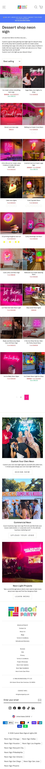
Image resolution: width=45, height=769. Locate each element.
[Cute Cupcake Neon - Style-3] (32, 206)
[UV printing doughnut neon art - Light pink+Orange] (7, 242)
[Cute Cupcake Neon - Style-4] (35, 206)
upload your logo (22, 535)
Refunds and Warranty (22, 641)
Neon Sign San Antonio (13, 757)
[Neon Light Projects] (22, 562)
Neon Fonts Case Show (22, 671)
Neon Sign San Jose (32, 761)
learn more (22, 596)
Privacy (22, 655)
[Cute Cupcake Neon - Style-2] (29, 206)
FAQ (22, 652)
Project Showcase (22, 662)
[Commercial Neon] (22, 499)
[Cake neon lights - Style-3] (13, 206)
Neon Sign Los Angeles (31, 743)
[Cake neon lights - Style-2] (10, 206)
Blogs (22, 635)
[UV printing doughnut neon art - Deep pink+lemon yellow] (19, 242)
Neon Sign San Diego (12, 761)
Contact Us (22, 628)
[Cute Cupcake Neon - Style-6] (41, 206)
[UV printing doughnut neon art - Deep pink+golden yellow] (16, 242)
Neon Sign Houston (12, 743)
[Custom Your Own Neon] (22, 437)
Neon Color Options (22, 665)
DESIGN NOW (22, 472)
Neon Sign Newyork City (14, 748)
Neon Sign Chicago (12, 739)
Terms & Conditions (22, 638)
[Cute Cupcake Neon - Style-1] (27, 206)
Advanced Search (22, 625)
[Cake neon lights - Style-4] (16, 206)
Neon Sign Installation (22, 668)
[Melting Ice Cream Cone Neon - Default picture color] (32, 133)
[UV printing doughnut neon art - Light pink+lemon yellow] (10, 242)
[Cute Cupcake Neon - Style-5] (38, 206)
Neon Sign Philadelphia (13, 752)
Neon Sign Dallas (29, 739)
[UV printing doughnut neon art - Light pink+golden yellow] (4, 242)
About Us (22, 631)
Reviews (22, 649)
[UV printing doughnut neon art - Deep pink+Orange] (13, 242)
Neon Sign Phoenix (11, 766)
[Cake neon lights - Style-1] (7, 206)
